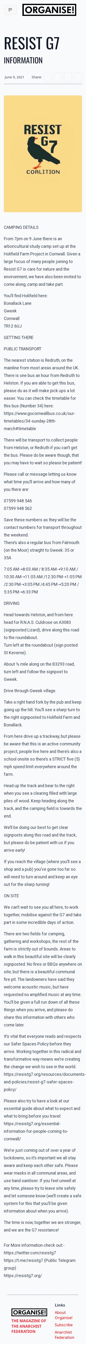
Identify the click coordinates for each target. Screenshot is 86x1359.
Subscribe (64, 1324)
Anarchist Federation (64, 1335)
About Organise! (63, 1315)
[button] (10, 9)
